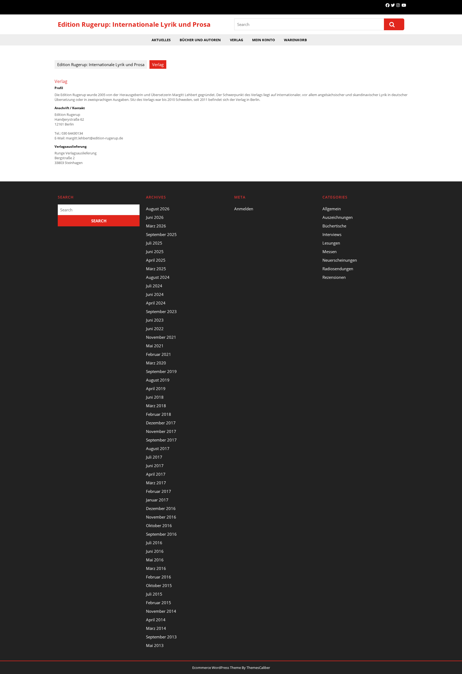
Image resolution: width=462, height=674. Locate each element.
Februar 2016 (158, 577)
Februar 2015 (158, 602)
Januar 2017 (157, 499)
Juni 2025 (155, 251)
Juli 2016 (154, 542)
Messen (329, 251)
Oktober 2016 (159, 525)
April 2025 (155, 260)
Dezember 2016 (161, 508)
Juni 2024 (155, 294)
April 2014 (155, 619)
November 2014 (161, 611)
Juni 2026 (155, 217)
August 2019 (158, 380)
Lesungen (331, 243)
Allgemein (331, 208)
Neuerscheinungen (339, 260)
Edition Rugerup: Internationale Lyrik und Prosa (134, 24)
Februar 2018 (158, 414)
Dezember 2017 (161, 422)
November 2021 (161, 337)
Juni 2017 (155, 465)
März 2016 (156, 568)
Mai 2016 (155, 559)
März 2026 (156, 226)
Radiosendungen (337, 268)
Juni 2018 (155, 397)
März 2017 (156, 482)
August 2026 (158, 208)
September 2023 (161, 311)
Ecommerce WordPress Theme (216, 667)
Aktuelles (161, 39)
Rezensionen (334, 277)
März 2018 (156, 405)
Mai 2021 (155, 345)
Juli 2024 (154, 285)
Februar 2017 (158, 491)
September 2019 (161, 371)
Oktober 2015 (159, 585)
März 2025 (156, 268)
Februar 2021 (158, 354)
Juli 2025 (154, 243)
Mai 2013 (155, 645)
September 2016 (161, 534)
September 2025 (161, 234)
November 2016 (161, 517)
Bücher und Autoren (200, 39)
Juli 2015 (154, 594)
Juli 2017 (154, 457)
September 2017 (161, 440)
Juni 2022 (155, 328)
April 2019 (155, 388)
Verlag (236, 39)
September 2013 (161, 636)
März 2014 (156, 628)
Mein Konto (263, 39)
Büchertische (334, 226)
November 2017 (161, 431)
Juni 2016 (155, 551)
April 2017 (155, 474)
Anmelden (243, 208)
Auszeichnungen (337, 217)
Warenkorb (295, 39)
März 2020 (156, 362)
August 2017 (158, 448)
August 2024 (158, 277)
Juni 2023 (155, 320)
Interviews (331, 234)
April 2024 (155, 303)
